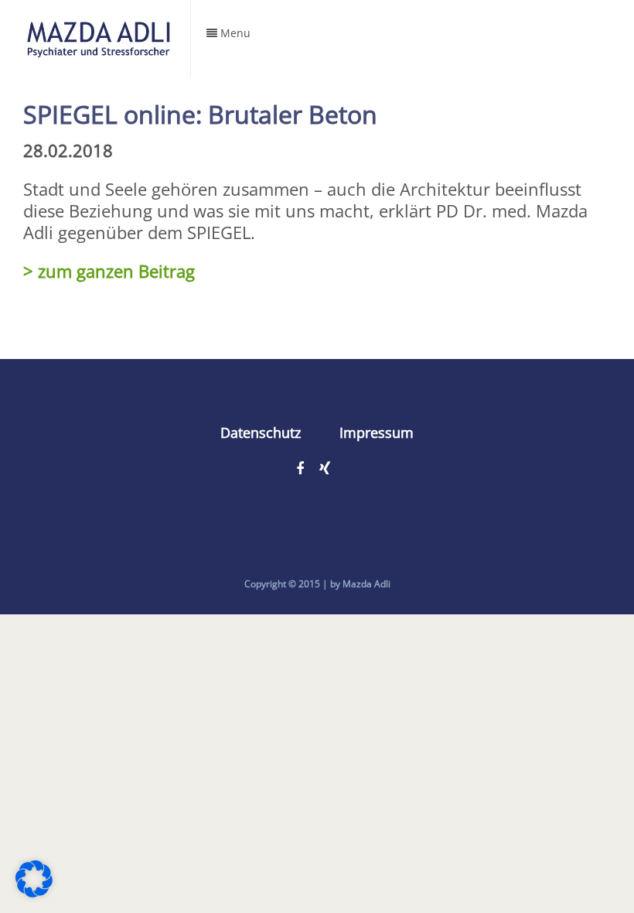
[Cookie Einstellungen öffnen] (34, 890)
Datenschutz (260, 432)
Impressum (376, 432)
